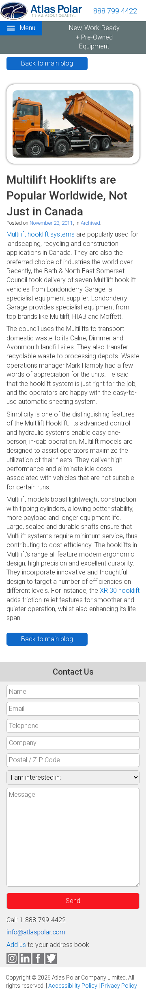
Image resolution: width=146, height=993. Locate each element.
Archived (90, 223)
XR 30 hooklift (120, 590)
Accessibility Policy (72, 985)
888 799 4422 (115, 11)
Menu (26, 28)
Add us (16, 945)
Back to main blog (47, 63)
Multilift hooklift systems (40, 234)
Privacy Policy (119, 985)
